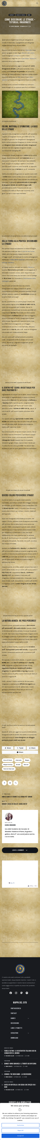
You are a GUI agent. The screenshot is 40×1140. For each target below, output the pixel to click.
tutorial (26, 764)
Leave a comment (18, 850)
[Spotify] (28, 994)
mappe (27, 760)
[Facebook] (12, 994)
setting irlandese (8, 262)
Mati (19, 77)
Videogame (7, 1061)
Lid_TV (12, 883)
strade (18, 764)
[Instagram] (17, 994)
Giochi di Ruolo (21, 15)
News (29, 15)
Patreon (30, 267)
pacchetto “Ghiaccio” (29, 58)
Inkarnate (28, 50)
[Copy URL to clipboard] (15, 782)
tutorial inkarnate (8, 769)
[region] (20, 1121)
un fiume (16, 56)
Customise (20, 1125)
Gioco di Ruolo (7, 760)
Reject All (20, 1130)
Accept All (20, 1136)
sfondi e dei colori (28, 53)
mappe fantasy (7, 764)
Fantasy (12, 15)
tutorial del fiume (28, 251)
